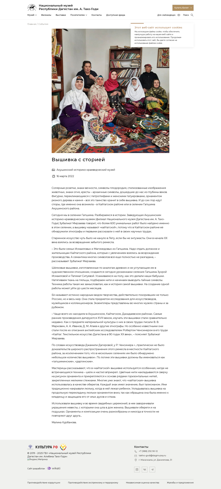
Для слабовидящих (166, 15)
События (43, 24)
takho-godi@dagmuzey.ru (152, 455)
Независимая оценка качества (142, 482)
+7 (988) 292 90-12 (148, 451)
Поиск (186, 15)
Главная (31, 24)
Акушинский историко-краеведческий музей (86, 169)
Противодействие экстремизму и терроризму (93, 482)
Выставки (61, 15)
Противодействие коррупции (43, 482)
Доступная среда (115, 15)
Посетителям (77, 15)
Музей (30, 15)
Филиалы (46, 15)
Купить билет (181, 8)
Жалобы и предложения (180, 482)
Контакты (96, 15)
